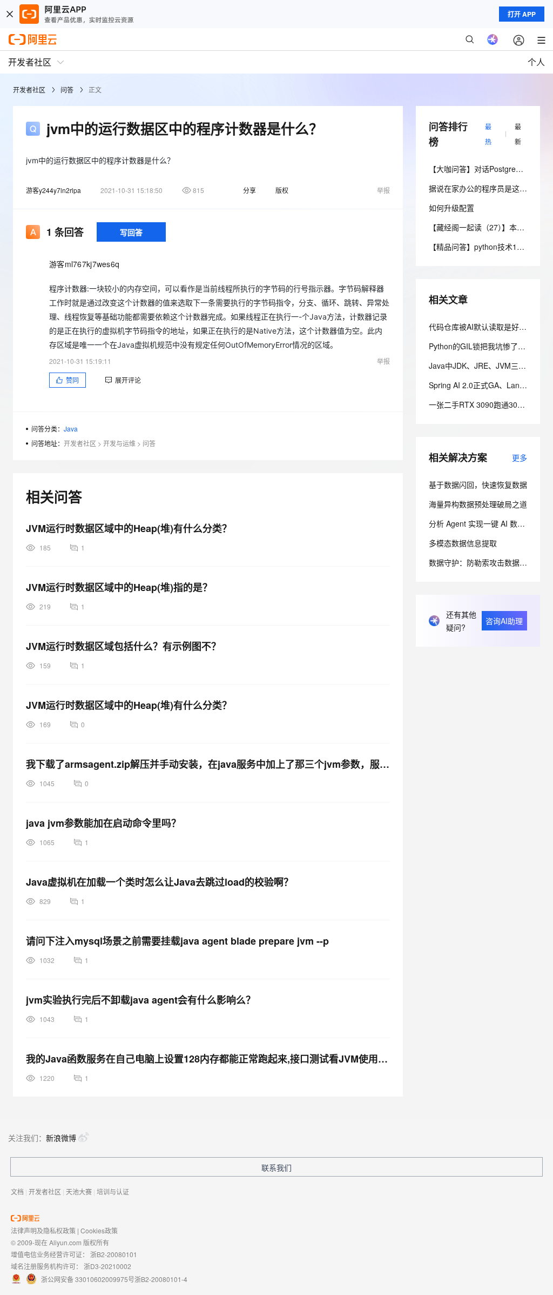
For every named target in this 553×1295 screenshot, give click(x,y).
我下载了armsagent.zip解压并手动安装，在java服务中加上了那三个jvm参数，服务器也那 (208, 764)
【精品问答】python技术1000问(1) (488, 246)
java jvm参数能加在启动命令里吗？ (103, 823)
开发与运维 (119, 443)
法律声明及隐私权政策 (43, 1230)
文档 (17, 1191)
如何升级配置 (451, 207)
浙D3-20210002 (107, 1266)
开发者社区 (29, 89)
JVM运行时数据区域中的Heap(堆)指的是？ (119, 587)
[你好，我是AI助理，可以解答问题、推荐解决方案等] (492, 39)
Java (71, 428)
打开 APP (522, 14)
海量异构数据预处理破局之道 (478, 504)
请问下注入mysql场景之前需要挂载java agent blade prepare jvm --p (177, 941)
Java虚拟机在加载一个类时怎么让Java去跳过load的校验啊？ (159, 882)
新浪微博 (61, 1137)
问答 (66, 89)
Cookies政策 (99, 1230)
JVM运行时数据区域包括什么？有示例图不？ (123, 646)
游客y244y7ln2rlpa (53, 190)
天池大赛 (79, 1191)
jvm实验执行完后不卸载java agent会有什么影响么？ (140, 1000)
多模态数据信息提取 (463, 542)
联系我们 (276, 1167)
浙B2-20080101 (113, 1254)
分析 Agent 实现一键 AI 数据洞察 (484, 523)
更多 (519, 457)
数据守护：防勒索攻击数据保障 (482, 562)
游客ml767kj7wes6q (84, 263)
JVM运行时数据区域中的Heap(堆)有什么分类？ (129, 528)
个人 (536, 62)
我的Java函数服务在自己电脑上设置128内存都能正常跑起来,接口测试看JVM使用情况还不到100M (208, 1059)
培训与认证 (113, 1191)
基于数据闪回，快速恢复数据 (478, 484)
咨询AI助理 (504, 620)
